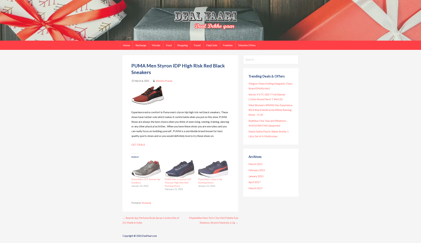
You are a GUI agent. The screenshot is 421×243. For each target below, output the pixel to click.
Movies (156, 45)
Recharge (141, 45)
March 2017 (255, 188)
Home (126, 45)
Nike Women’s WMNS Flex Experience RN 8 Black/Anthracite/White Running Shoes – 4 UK (270, 109)
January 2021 (256, 176)
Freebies (228, 45)
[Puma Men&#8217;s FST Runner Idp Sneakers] (146, 169)
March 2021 (255, 164)
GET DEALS (138, 144)
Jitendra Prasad (164, 80)
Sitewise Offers (247, 45)
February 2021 (256, 170)
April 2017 (254, 182)
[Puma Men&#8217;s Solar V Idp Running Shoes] (213, 169)
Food (169, 45)
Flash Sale (211, 45)
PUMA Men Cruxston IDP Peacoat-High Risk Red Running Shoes (178, 182)
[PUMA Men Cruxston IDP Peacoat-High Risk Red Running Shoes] (180, 169)
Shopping (182, 45)
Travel (197, 45)
